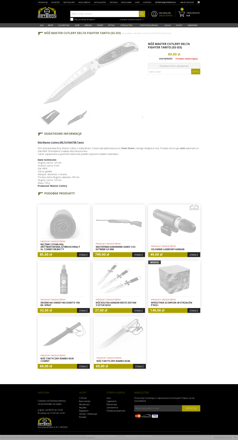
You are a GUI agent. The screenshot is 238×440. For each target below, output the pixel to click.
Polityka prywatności (116, 410)
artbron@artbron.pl (165, 2)
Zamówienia (112, 407)
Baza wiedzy (84, 401)
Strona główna (127, 33)
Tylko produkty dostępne (84, 19)
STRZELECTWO (126, 25)
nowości (55, 2)
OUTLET (179, 25)
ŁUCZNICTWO (64, 25)
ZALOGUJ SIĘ (165, 13)
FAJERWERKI (192, 25)
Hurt (109, 398)
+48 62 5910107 (187, 2)
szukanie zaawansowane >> (132, 19)
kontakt (147, 2)
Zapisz (195, 71)
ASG (42, 25)
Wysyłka (82, 407)
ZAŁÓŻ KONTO (166, 15)
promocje (43, 2)
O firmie (83, 398)
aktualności (100, 2)
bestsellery (69, 2)
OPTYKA (111, 25)
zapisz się (191, 408)
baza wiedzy (84, 2)
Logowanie (112, 401)
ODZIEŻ (100, 25)
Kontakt (82, 417)
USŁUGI (167, 25)
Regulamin (84, 410)
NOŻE (77, 25)
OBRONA (88, 25)
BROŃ (50, 25)
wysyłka (114, 2)
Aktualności (84, 404)
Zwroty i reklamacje (88, 413)
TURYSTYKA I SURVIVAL (149, 25)
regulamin (126, 2)
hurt (137, 2)
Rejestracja (112, 404)
